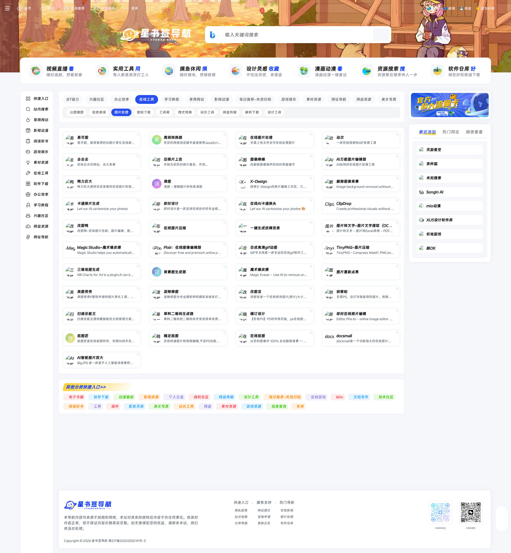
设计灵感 (262, 68)
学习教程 (171, 99)
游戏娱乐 (288, 99)
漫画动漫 (329, 68)
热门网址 (450, 131)
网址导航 (338, 99)
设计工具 (274, 112)
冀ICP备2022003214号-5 (127, 541)
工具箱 (164, 112)
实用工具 (127, 68)
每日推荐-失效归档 (255, 99)
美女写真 (388, 99)
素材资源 (313, 99)
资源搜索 (391, 68)
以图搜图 (77, 112)
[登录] (504, 8)
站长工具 (207, 112)
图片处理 (121, 112)
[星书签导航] (88, 506)
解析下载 (252, 112)
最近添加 (427, 131)
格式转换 (185, 112)
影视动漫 (221, 99)
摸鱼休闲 (193, 68)
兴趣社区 (96, 99)
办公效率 (121, 99)
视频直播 (60, 68)
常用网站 (196, 99)
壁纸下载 (144, 112)
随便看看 (474, 131)
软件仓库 (462, 68)
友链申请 (264, 517)
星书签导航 (100, 541)
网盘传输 (230, 112)
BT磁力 (73, 99)
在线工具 (146, 99)
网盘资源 (363, 99)
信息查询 (99, 112)
